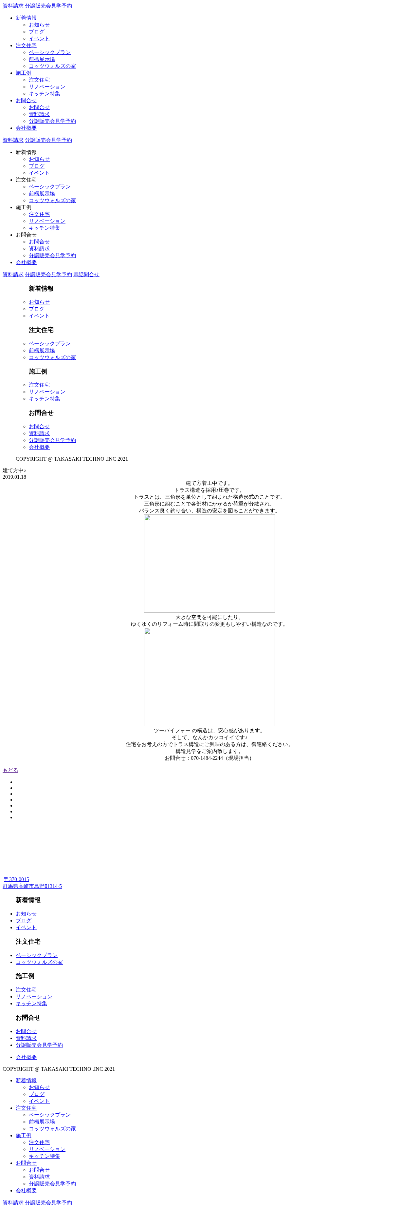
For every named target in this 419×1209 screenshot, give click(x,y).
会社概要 (26, 128)
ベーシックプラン (50, 52)
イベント (39, 38)
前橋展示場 (42, 59)
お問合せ (26, 100)
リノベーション (47, 86)
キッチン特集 (44, 93)
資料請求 (13, 6)
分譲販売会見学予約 (48, 6)
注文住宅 (26, 45)
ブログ (37, 31)
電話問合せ (86, 274)
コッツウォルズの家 (52, 66)
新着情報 (26, 18)
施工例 (23, 73)
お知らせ (39, 25)
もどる (10, 770)
